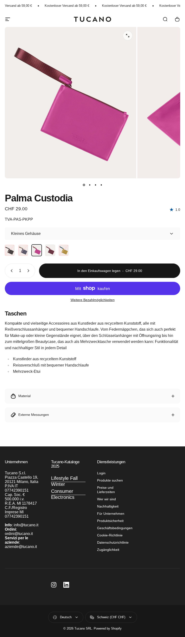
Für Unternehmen (110, 513)
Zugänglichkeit (108, 550)
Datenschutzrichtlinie (113, 542)
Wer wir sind (106, 499)
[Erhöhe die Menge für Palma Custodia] (29, 271)
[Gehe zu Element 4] (101, 185)
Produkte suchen (110, 480)
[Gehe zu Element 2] (89, 185)
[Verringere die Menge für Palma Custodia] (10, 271)
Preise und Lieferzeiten (106, 490)
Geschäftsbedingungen (114, 528)
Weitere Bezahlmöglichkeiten (93, 300)
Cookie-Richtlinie (110, 535)
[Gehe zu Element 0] (84, 185)
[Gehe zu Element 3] (95, 185)
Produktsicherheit (110, 521)
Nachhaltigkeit (108, 506)
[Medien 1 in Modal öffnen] (127, 35)
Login (101, 473)
